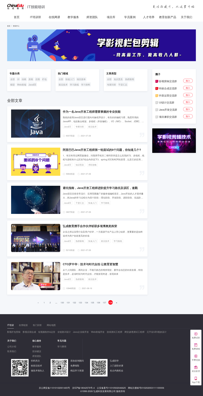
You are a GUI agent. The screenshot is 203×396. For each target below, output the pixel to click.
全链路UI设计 (64, 331)
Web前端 (21, 84)
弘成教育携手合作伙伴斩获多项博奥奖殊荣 (90, 226)
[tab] (10, 325)
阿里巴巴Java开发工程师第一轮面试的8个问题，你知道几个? (102, 150)
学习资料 (85, 84)
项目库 (111, 17)
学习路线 (74, 84)
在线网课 (54, 17)
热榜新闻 (129, 79)
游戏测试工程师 (114, 331)
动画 (24, 79)
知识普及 (118, 79)
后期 (37, 79)
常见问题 (61, 340)
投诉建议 (36, 351)
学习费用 (61, 346)
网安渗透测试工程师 (134, 331)
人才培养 (148, 17)
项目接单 (81, 79)
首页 (17, 17)
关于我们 (186, 17)
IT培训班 (35, 17)
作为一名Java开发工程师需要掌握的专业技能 (92, 111)
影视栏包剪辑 (13, 331)
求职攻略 (92, 164)
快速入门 (69, 79)
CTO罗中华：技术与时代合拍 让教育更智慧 (90, 264)
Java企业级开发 (81, 331)
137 (104, 302)
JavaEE (32, 84)
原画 (31, 79)
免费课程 (196, 348)
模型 (12, 84)
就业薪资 (196, 370)
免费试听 (196, 337)
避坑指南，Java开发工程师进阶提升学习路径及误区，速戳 (100, 188)
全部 (12, 79)
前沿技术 (63, 84)
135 (92, 302)
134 (86, 302)
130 (62, 302)
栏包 (44, 79)
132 (74, 302)
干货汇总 (122, 84)
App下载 (196, 382)
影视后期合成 (29, 331)
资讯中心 (16, 26)
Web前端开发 (98, 331)
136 (98, 302)
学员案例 (130, 17)
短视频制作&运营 (46, 331)
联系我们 (11, 351)
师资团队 (92, 17)
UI (18, 79)
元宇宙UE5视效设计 (157, 331)
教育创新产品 (167, 17)
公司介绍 (11, 346)
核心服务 (36, 340)
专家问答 (111, 84)
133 (80, 302)
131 (68, 302)
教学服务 (73, 17)
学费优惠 (196, 359)
